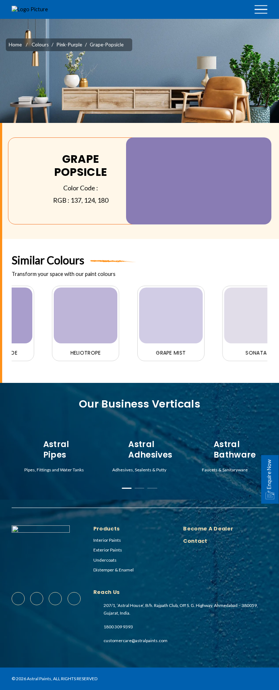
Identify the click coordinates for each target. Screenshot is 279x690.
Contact (199, 35)
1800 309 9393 (118, 626)
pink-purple (69, 44)
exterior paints (107, 550)
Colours (211, 20)
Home (15, 44)
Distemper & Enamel (113, 570)
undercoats (105, 560)
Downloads (237, 20)
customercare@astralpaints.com (135, 640)
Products (187, 20)
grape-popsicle (107, 44)
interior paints (107, 540)
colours (40, 44)
